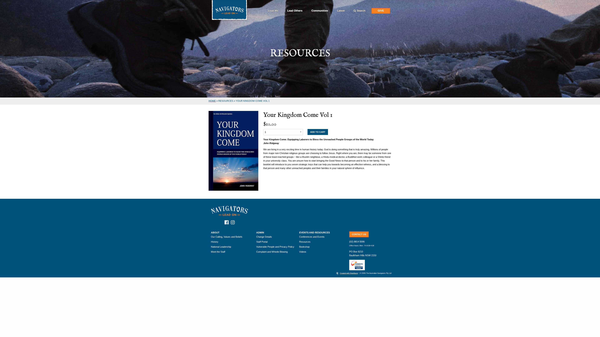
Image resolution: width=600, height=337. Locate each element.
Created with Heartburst (349, 273)
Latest (341, 10)
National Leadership (221, 246)
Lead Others (294, 10)
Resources (304, 241)
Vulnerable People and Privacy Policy (275, 246)
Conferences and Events (312, 236)
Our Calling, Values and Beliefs (226, 236)
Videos (302, 251)
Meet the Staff (218, 251)
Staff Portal (262, 241)
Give (381, 10)
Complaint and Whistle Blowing (272, 251)
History (214, 241)
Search (361, 10)
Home (212, 101)
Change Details (264, 236)
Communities (319, 10)
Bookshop (304, 246)
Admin (260, 232)
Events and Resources (314, 232)
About (215, 232)
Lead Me (273, 10)
